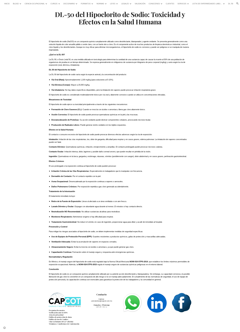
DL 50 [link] (230, 3)
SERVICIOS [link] (182, 3)
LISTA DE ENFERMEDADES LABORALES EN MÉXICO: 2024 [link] (207, 3)
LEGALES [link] (125, 3)
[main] (120, 17)
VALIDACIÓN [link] (140, 3)
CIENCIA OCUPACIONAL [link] (35, 3)
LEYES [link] (112, 3)
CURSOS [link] (54, 3)
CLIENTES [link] (170, 3)
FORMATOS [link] (86, 3)
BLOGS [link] (16, 3)
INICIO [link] (7, 3)
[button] (4, 328)
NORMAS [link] (100, 3)
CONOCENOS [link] (154, 3)
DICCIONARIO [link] (69, 3)
